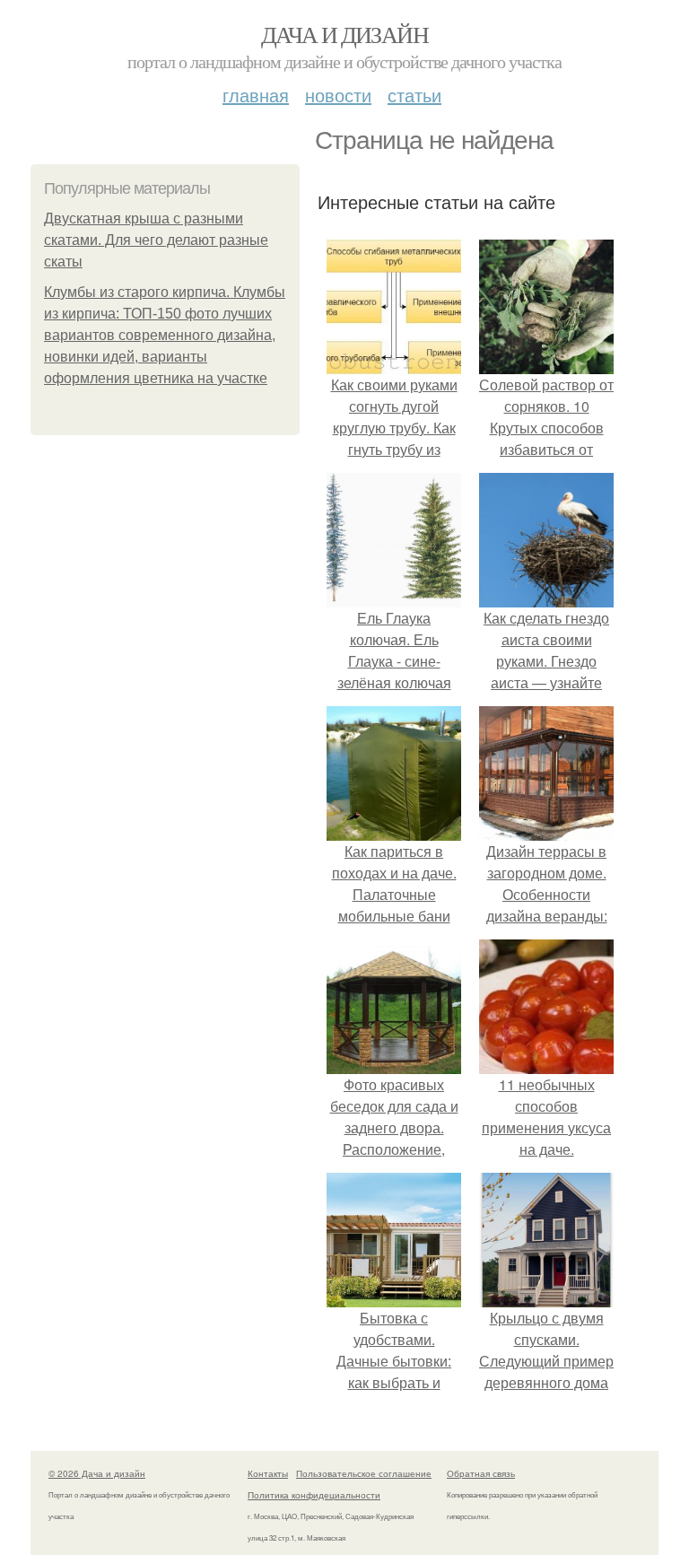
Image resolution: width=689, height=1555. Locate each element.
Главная (255, 95)
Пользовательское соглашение (364, 1473)
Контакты (268, 1473)
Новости (338, 95)
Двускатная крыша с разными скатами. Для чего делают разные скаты (156, 240)
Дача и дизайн (344, 34)
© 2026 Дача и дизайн (96, 1473)
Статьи (414, 95)
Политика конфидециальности (314, 1495)
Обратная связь (481, 1473)
